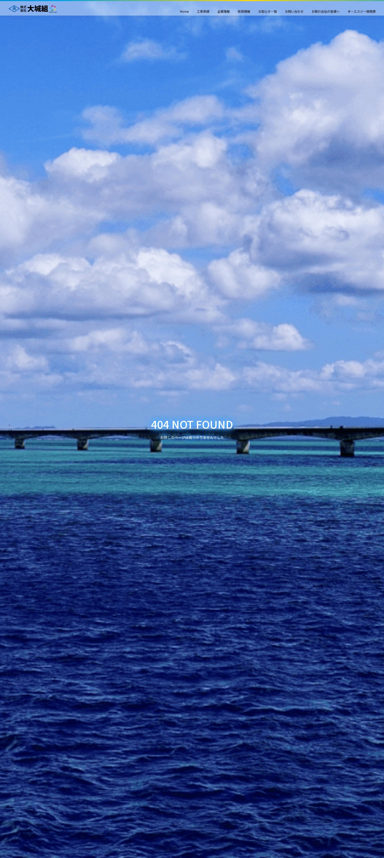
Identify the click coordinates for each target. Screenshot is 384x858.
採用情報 (244, 11)
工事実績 (203, 11)
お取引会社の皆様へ (326, 11)
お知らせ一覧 (267, 11)
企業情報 (223, 11)
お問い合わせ (294, 11)
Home (184, 11)
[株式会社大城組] (32, 8)
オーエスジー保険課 (362, 11)
